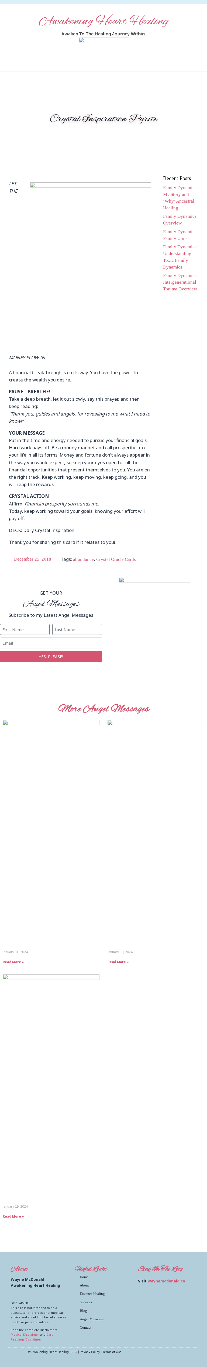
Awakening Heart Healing (103, 21)
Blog (83, 1311)
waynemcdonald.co (166, 1281)
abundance (83, 559)
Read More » (13, 962)
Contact (85, 1327)
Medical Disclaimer (25, 1334)
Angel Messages (92, 1319)
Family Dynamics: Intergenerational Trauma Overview (180, 282)
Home (84, 1277)
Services (86, 1302)
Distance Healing (92, 1294)
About (84, 1285)
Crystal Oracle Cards (116, 559)
